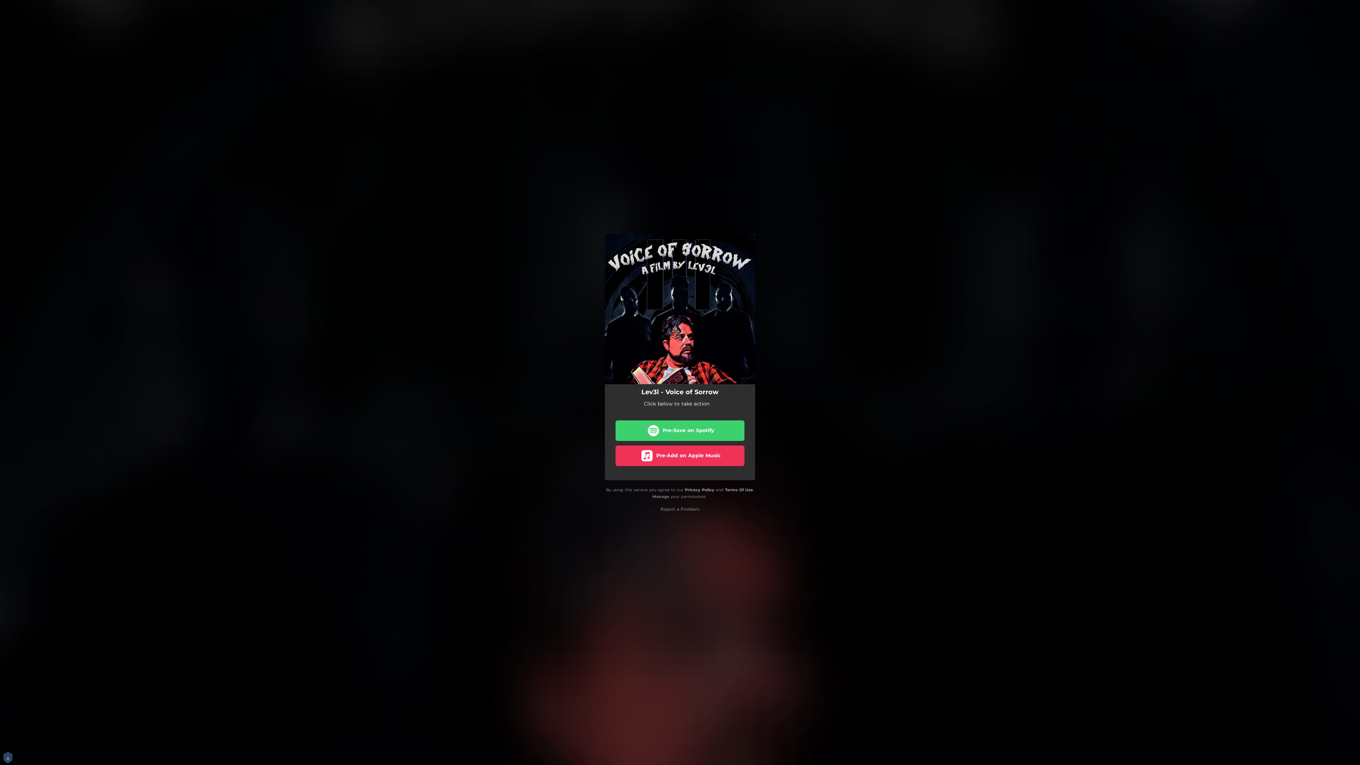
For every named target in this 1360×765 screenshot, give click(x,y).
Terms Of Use (739, 489)
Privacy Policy (699, 489)
